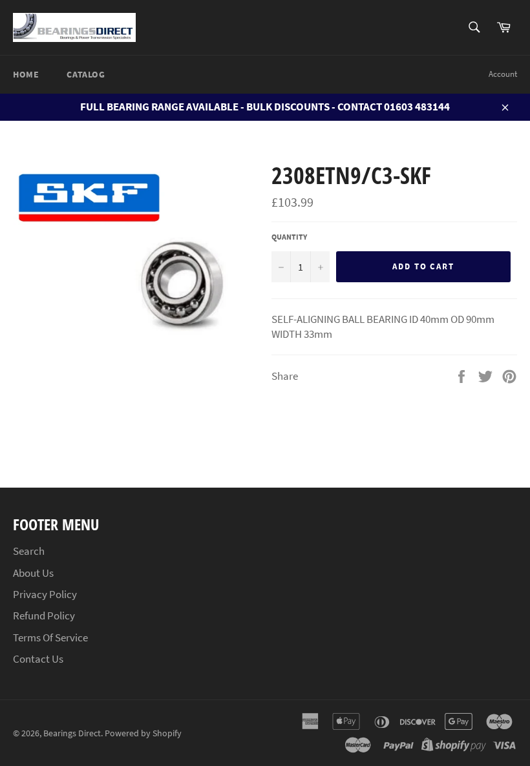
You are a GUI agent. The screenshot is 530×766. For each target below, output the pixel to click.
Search (29, 551)
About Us (33, 573)
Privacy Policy (45, 594)
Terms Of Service (50, 637)
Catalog (86, 74)
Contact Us (38, 659)
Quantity (289, 237)
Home (26, 74)
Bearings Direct (72, 733)
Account (503, 73)
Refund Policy (44, 615)
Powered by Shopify (143, 733)
